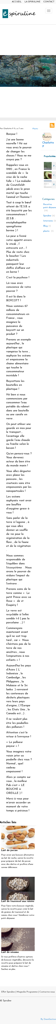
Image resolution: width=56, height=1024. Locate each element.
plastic (35, 129)
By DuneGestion (48, 1019)
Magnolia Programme (27, 992)
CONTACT (48, 2)
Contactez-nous (47, 992)
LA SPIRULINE (32, 2)
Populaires (47, 156)
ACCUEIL (16, 2)
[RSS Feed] (52, 125)
